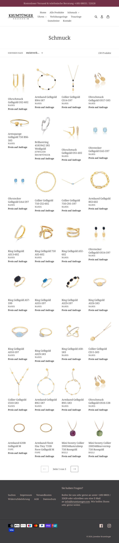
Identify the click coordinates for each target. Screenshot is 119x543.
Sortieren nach (15, 53)
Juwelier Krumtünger (102, 536)
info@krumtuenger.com (77, 501)
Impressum (26, 494)
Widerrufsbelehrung (19, 499)
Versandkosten (44, 494)
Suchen (12, 494)
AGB (36, 499)
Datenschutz (49, 499)
